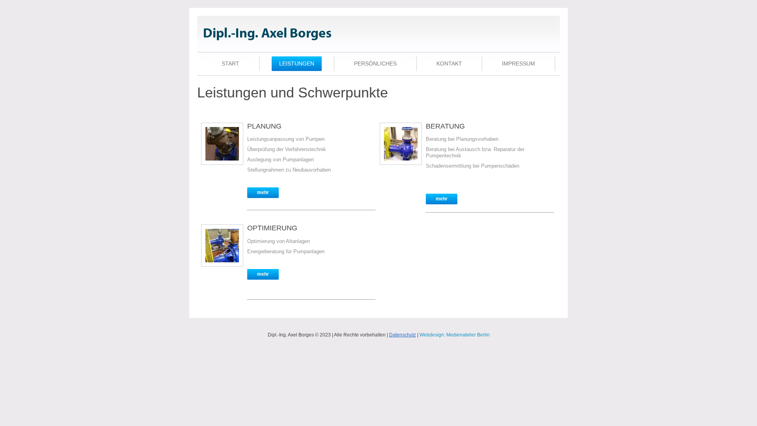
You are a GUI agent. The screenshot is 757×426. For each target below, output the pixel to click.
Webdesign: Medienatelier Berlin (455, 335)
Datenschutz (402, 335)
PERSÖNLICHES (375, 63)
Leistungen (296, 63)
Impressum (518, 63)
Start (230, 63)
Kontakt (449, 63)
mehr (263, 192)
